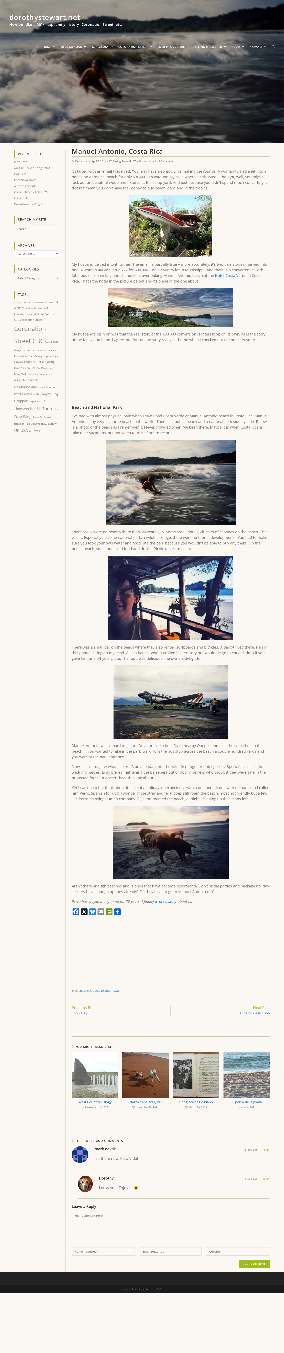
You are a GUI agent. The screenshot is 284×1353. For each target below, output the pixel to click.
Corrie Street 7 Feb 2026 (31, 192)
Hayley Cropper (25, 362)
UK (17, 430)
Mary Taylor (21, 374)
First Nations (21, 356)
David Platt (51, 342)
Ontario (50, 387)
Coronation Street (31, 320)
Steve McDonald (42, 417)
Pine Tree (20, 162)
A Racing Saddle (25, 186)
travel (115, 990)
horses (19, 368)
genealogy (52, 356)
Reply (266, 1149)
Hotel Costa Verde (230, 275)
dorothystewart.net (65, 22)
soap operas (35, 401)
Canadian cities (23, 314)
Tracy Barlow (49, 423)
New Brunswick (26, 380)
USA (24, 430)
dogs (96, 990)
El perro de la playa (247, 1102)
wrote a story (166, 901)
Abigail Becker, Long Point (32, 168)
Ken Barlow (32, 368)
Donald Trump (29, 350)
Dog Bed (20, 174)
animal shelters (39, 302)
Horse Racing (45, 362)
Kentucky (47, 368)
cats (52, 314)
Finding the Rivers (48, 350)
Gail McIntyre (36, 356)
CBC (16, 320)
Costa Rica (85, 990)
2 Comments (166, 161)
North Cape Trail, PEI (145, 1102)
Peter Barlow (23, 394)
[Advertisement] (171, 376)
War (31, 431)
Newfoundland (25, 387)
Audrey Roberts (33, 308)
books (46, 308)
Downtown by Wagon (28, 204)
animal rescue (22, 302)
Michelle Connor (38, 374)
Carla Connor (41, 314)
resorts (105, 990)
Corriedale (21, 198)
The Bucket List (143, 161)
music (51, 374)
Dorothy (80, 161)
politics (37, 394)
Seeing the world (122, 161)
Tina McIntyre (32, 423)
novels (41, 387)
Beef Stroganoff (25, 180)
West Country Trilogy (95, 1102)
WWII (37, 431)
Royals (47, 394)
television (19, 423)
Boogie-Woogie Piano (196, 1102)
